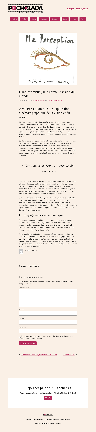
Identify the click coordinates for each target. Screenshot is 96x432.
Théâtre (24, 19)
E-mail (22, 318)
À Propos (70, 9)
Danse (65, 19)
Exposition (55, 19)
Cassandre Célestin (38, 100)
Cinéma (33, 19)
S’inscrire (48, 398)
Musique (14, 19)
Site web (22, 327)
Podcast (74, 19)
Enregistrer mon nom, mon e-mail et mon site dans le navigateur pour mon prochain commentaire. (47, 337)
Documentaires (57, 100)
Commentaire (24, 288)
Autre (82, 19)
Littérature (44, 19)
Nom (21, 309)
